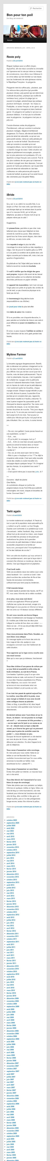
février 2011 (11, 960)
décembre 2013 (13, 874)
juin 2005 (10, 1144)
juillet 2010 (11, 979)
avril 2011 (10, 955)
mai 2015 (10, 833)
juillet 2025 (11, 825)
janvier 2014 (11, 871)
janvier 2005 (11, 1157)
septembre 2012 (13, 914)
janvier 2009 (11, 1028)
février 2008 (11, 1058)
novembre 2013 (13, 877)
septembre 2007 (13, 1071)
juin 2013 (10, 890)
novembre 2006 (13, 1098)
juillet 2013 (11, 887)
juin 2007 (10, 1079)
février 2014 (11, 868)
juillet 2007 (11, 1076)
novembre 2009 (13, 1001)
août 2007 (10, 1074)
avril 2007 (10, 1085)
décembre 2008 (13, 1031)
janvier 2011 (11, 963)
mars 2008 (11, 1055)
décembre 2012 (13, 906)
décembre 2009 (13, 998)
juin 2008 (10, 1047)
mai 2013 (10, 893)
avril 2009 (10, 1020)
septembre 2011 (13, 941)
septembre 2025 (13, 823)
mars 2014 (11, 866)
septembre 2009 (13, 1006)
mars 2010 (11, 990)
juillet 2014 (11, 855)
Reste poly (14, 57)
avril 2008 (10, 1052)
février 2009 (11, 1025)
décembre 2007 (13, 1063)
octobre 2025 (12, 820)
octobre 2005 (12, 1133)
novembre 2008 (13, 1033)
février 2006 (11, 1122)
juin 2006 (10, 1111)
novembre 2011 (13, 936)
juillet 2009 (11, 1012)
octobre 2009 (12, 1003)
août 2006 (10, 1106)
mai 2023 (10, 831)
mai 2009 (10, 1017)
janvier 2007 (11, 1093)
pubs (37, 471)
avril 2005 (10, 1149)
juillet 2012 (11, 920)
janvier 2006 (11, 1125)
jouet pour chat (15, 306)
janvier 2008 (11, 1060)
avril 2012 (10, 928)
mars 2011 (11, 958)
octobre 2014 (12, 850)
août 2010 (10, 976)
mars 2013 (11, 898)
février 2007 (11, 1090)
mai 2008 (10, 1049)
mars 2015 (11, 839)
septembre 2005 (13, 1136)
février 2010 (11, 993)
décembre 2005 (13, 1128)
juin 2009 (10, 1014)
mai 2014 (10, 860)
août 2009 (10, 1009)
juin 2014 (10, 858)
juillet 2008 (11, 1044)
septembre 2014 (13, 852)
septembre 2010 (13, 974)
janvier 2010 (11, 995)
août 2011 (10, 944)
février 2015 (11, 841)
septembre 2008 (13, 1039)
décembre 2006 (13, 1095)
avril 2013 (10, 895)
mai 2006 (10, 1114)
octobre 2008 (12, 1036)
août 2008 (10, 1041)
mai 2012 (10, 925)
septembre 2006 (13, 1103)
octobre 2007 (12, 1068)
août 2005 (10, 1139)
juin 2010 (10, 982)
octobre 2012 (12, 912)
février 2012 (11, 931)
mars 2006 (11, 1120)
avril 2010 (10, 987)
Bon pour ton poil (20, 15)
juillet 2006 (11, 1109)
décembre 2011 (13, 933)
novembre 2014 (13, 847)
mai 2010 (10, 985)
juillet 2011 (11, 947)
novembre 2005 (13, 1130)
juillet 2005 (11, 1141)
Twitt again (14, 511)
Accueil (9, 40)
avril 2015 (10, 836)
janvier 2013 (11, 904)
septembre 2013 (13, 882)
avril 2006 (10, 1117)
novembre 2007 (13, 1066)
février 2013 (11, 901)
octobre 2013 (12, 879)
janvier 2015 (11, 844)
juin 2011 (10, 950)
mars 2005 (11, 1152)
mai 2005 (10, 1147)
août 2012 (10, 917)
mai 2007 (10, 1082)
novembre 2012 (13, 909)
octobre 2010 (12, 971)
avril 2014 (10, 863)
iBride (10, 195)
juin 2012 (10, 923)
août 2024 (10, 828)
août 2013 (10, 885)
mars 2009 (11, 1022)
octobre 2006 (12, 1101)
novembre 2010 (13, 968)
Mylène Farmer (16, 354)
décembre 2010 (13, 966)
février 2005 (11, 1155)
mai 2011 (10, 952)
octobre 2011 (12, 939)
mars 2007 (11, 1087)
